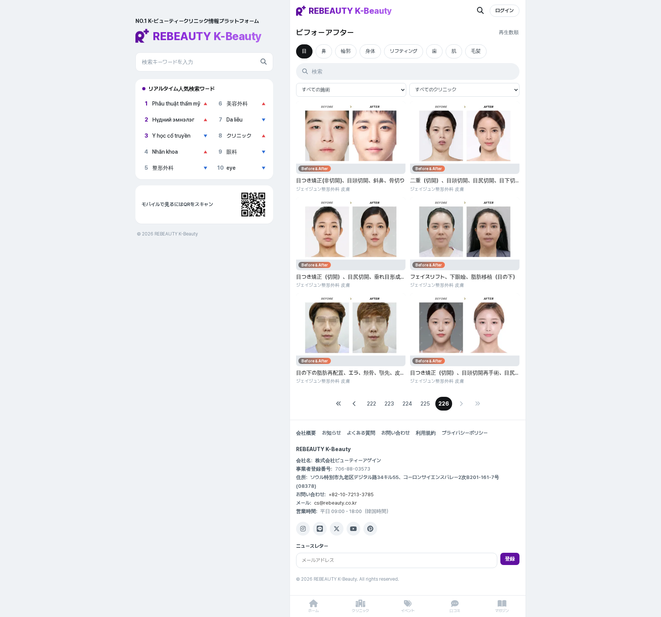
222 (371, 404)
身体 (370, 51)
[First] (338, 404)
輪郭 (346, 51)
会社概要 (306, 433)
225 (425, 404)
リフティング (403, 51)
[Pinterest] (370, 529)
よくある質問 (361, 433)
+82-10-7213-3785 (351, 494)
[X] (337, 529)
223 (389, 404)
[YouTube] (353, 529)
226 (443, 404)
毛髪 (476, 51)
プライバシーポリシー (465, 433)
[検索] (263, 62)
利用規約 (426, 433)
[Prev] (354, 404)
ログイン (504, 10)
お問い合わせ (395, 433)
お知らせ (331, 433)
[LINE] (320, 529)
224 (407, 404)
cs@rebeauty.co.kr (335, 503)
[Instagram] (303, 529)
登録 (510, 559)
